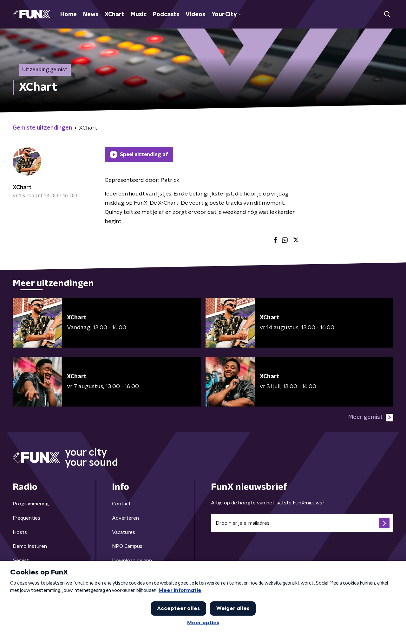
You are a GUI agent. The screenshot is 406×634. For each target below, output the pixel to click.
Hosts (20, 532)
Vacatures (123, 532)
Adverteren (125, 518)
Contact (121, 503)
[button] (387, 14)
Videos (195, 14)
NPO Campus (127, 546)
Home (68, 14)
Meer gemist (365, 417)
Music (139, 14)
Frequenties (26, 518)
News (90, 14)
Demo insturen (30, 546)
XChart (114, 14)
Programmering (31, 503)
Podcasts (166, 14)
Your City (224, 14)
